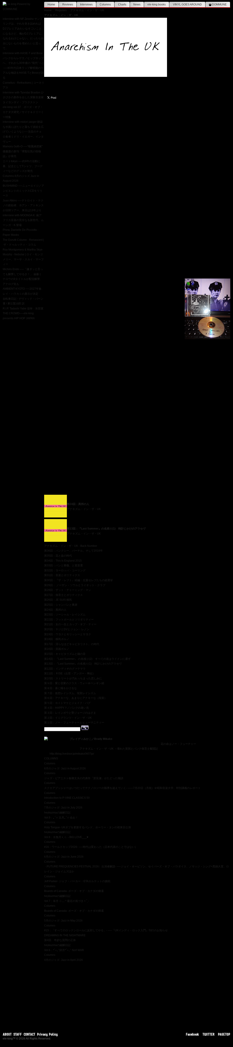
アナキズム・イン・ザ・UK (87, 10)
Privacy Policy (47, 1034)
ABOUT (7, 1034)
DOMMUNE (219, 4)
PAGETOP (224, 1034)
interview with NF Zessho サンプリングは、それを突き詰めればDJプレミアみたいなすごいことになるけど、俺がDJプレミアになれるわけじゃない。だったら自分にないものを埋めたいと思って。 (23, 33)
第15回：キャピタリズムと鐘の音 (65, 653)
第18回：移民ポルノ (56, 639)
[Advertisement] (137, 994)
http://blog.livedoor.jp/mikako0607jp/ (72, 753)
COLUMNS (51, 758)
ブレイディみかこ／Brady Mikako (91, 739)
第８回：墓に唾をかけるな (60, 688)
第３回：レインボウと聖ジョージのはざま (70, 712)
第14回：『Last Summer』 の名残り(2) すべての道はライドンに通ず (87, 658)
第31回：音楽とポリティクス (62, 575)
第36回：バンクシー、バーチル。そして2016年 (73, 550)
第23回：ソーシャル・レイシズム (65, 614)
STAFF (17, 1034)
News (136, 4)
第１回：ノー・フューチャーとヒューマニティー (74, 722)
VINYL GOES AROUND (187, 4)
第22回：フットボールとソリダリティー (69, 619)
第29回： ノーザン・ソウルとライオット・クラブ (74, 585)
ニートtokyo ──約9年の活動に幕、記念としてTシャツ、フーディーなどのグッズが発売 (23, 166)
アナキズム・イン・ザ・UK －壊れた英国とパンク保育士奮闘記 (119, 748)
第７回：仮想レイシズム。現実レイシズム (70, 693)
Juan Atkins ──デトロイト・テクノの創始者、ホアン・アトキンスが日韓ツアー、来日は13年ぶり (23, 205)
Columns (105, 4)
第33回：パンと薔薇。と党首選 (63, 565)
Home (51, 4)
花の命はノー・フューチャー (178, 744)
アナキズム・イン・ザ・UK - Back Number (70, 545)
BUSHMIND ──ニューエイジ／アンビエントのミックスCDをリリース (23, 190)
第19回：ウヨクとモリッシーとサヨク (67, 634)
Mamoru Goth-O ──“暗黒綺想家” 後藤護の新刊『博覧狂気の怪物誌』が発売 (23, 151)
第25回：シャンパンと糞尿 (60, 604)
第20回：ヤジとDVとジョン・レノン (66, 629)
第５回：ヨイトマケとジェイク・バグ (67, 703)
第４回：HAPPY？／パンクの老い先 (66, 707)
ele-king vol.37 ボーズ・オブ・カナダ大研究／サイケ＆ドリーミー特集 (23, 111)
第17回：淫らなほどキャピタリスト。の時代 (71, 644)
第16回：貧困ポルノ (56, 648)
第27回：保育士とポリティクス (63, 595)
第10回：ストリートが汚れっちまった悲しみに (73, 678)
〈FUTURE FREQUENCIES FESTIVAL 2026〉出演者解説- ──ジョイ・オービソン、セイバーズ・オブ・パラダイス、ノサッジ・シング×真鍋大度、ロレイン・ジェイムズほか (136, 866)
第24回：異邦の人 (78, 504)
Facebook (192, 1034)
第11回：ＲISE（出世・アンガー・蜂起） (69, 673)
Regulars (61, 10)
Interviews (86, 4)
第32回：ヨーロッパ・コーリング (65, 570)
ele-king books (156, 4)
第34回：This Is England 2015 (63, 560)
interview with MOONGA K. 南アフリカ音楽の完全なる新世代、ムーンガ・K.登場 (23, 220)
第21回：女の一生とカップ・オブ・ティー (70, 624)
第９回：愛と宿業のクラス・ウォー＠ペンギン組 (74, 683)
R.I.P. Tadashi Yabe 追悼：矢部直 (23, 308)
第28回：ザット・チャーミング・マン (67, 590)
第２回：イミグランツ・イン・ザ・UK (68, 717)
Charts (122, 4)
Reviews (67, 4)
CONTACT (29, 1034)
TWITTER (209, 1034)
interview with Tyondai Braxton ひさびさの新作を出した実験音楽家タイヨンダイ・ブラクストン (23, 97)
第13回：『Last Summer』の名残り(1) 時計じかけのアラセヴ (106, 528)
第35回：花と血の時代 (58, 555)
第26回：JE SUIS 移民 (58, 599)
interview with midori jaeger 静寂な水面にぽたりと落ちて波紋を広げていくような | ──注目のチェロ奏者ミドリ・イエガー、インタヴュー (23, 131)
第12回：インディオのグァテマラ (65, 668)
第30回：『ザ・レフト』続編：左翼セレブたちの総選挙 (78, 580)
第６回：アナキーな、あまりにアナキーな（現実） (75, 698)
